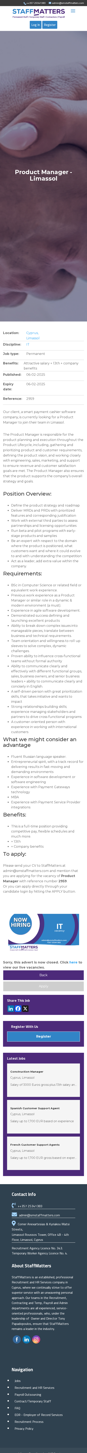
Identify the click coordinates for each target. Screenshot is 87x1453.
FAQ (17, 1408)
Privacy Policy (24, 1428)
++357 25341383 (30, 1206)
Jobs (18, 1381)
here (73, 962)
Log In (35, 25)
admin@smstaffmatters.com (39, 1215)
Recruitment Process (29, 1422)
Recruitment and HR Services (34, 1388)
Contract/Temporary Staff (33, 1401)
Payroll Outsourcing (28, 1394)
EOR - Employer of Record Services (39, 1415)
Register (50, 25)
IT (28, 344)
